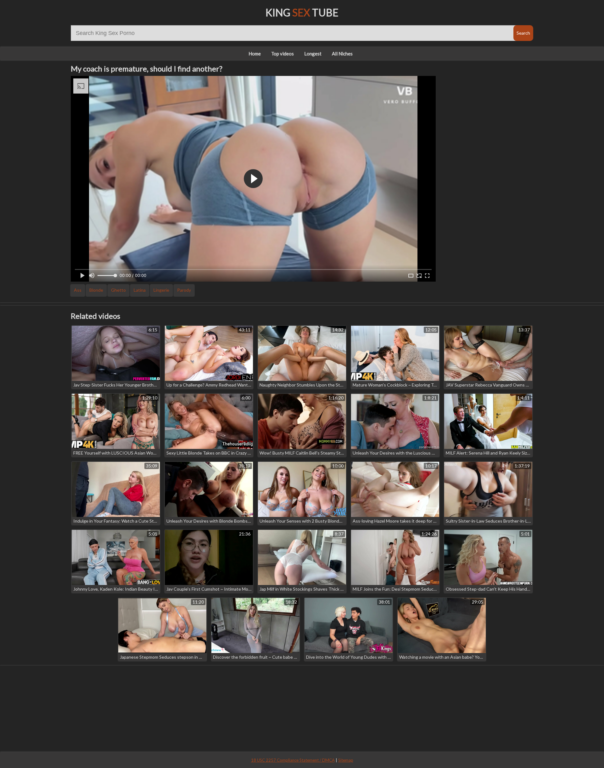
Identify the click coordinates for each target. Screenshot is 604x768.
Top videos (282, 53)
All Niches (342, 53)
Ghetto (118, 290)
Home (255, 53)
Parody (184, 290)
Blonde (96, 290)
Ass (77, 290)
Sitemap (345, 760)
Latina (140, 290)
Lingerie (161, 290)
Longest (313, 53)
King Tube (302, 12)
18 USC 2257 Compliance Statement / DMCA (293, 760)
